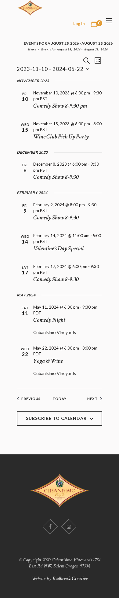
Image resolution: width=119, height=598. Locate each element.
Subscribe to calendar (56, 418)
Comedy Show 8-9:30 (56, 177)
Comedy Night (49, 320)
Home (32, 49)
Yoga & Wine (48, 361)
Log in (79, 23)
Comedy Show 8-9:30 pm (60, 106)
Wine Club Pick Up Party (61, 137)
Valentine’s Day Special (58, 248)
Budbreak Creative (70, 578)
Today (59, 399)
